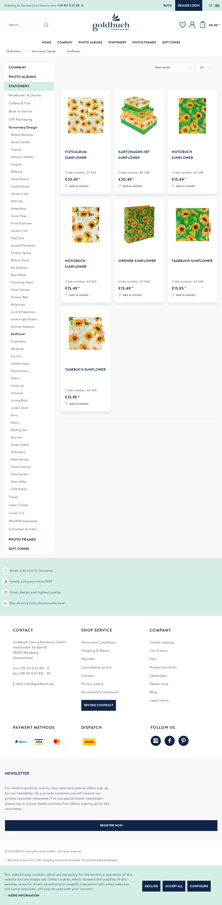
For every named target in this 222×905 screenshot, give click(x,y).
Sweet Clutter (20, 445)
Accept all (174, 886)
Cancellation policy (96, 667)
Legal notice (159, 700)
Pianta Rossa (19, 371)
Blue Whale (18, 275)
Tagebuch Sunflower (192, 261)
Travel (13, 497)
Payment (88, 659)
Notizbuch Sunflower (182, 155)
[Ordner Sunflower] (139, 224)
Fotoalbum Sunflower (76, 155)
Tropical (16, 149)
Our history (159, 651)
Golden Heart (20, 363)
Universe (17, 393)
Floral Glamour (21, 467)
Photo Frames (22, 539)
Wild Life (17, 201)
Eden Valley (19, 482)
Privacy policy (92, 684)
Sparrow (16, 437)
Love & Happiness (23, 312)
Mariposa (17, 349)
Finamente (18, 341)
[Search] (46, 25)
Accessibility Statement (100, 692)
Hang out (17, 386)
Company (17, 67)
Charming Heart (22, 282)
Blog (167, 5)
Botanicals (18, 304)
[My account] (192, 25)
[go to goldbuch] (156, 741)
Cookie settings (162, 642)
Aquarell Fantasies (23, 245)
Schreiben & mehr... (24, 529)
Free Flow (17, 238)
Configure (199, 886)
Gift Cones (19, 549)
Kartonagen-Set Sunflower (134, 155)
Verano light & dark (24, 319)
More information (23, 895)
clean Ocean (18, 505)
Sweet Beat (18, 209)
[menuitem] (29, 25)
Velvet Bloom (20, 179)
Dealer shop (159, 684)
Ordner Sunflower (137, 261)
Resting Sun (19, 430)
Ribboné (16, 172)
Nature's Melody (22, 157)
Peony (15, 423)
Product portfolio (163, 667)
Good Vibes (19, 216)
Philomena (18, 452)
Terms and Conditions (98, 642)
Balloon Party (20, 260)
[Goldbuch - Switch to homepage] (111, 22)
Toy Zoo (16, 356)
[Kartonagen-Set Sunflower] (139, 115)
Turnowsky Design (23, 127)
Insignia (16, 164)
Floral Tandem (20, 290)
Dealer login (189, 5)
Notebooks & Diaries (25, 95)
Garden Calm (20, 194)
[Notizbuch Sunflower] (192, 115)
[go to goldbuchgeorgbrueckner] (183, 741)
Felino (15, 378)
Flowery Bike (19, 297)
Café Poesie (19, 489)
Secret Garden (20, 142)
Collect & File (19, 103)
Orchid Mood (20, 186)
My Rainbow (19, 268)
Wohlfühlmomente (23, 521)
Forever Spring (21, 253)
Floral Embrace (21, 223)
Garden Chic (19, 231)
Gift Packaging (20, 119)
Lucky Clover (20, 408)
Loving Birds (19, 400)
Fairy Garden (19, 474)
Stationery (19, 86)
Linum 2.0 (16, 513)
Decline (151, 886)
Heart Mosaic (20, 459)
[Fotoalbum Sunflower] (85, 115)
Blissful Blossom (22, 135)
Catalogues (158, 676)
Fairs (153, 659)
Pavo (14, 415)
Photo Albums (22, 77)
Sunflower (18, 334)
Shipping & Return (95, 651)
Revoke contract (98, 705)
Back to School (20, 111)
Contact (87, 676)
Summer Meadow (22, 327)
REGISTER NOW (111, 825)
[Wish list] (183, 25)
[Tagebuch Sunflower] (192, 224)
